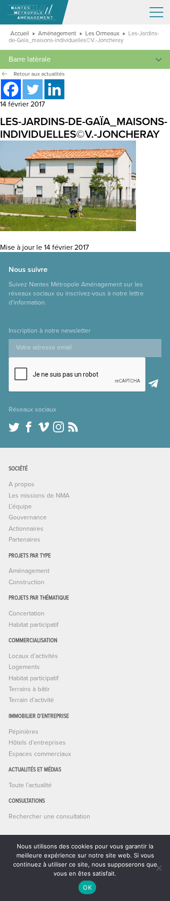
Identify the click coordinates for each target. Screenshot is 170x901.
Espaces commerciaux (40, 754)
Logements (24, 667)
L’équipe (20, 506)
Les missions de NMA (39, 495)
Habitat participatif (33, 625)
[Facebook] (11, 89)
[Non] (158, 867)
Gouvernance (28, 517)
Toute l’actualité (30, 785)
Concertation (26, 613)
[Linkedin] (54, 89)
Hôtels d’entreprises (37, 742)
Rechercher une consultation (49, 816)
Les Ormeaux (102, 33)
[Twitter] (33, 89)
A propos (21, 484)
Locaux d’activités (33, 656)
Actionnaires (26, 529)
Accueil (19, 33)
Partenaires (24, 539)
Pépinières (24, 732)
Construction (26, 582)
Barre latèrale (30, 59)
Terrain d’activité (31, 700)
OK (87, 887)
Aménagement (57, 33)
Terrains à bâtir (29, 689)
